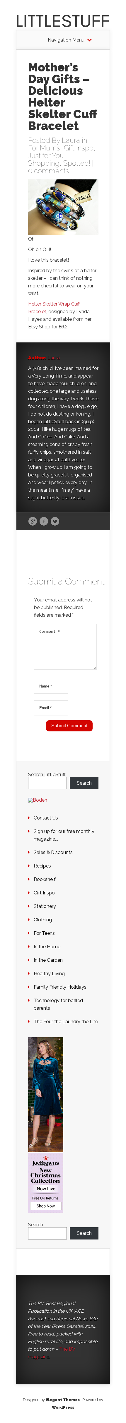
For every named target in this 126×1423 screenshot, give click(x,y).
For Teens (44, 933)
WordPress (63, 1407)
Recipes (42, 866)
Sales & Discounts (53, 852)
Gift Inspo (78, 148)
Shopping (43, 163)
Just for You (46, 155)
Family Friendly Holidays (60, 987)
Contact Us (46, 818)
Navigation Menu (66, 40)
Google (32, 521)
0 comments (48, 171)
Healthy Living (49, 973)
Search (84, 783)
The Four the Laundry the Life (66, 1021)
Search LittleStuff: (47, 774)
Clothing (43, 920)
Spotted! (76, 163)
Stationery (45, 906)
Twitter (54, 521)
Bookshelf (45, 879)
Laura (71, 140)
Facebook (43, 521)
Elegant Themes (63, 1400)
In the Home (47, 946)
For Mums (44, 148)
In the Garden (48, 960)
